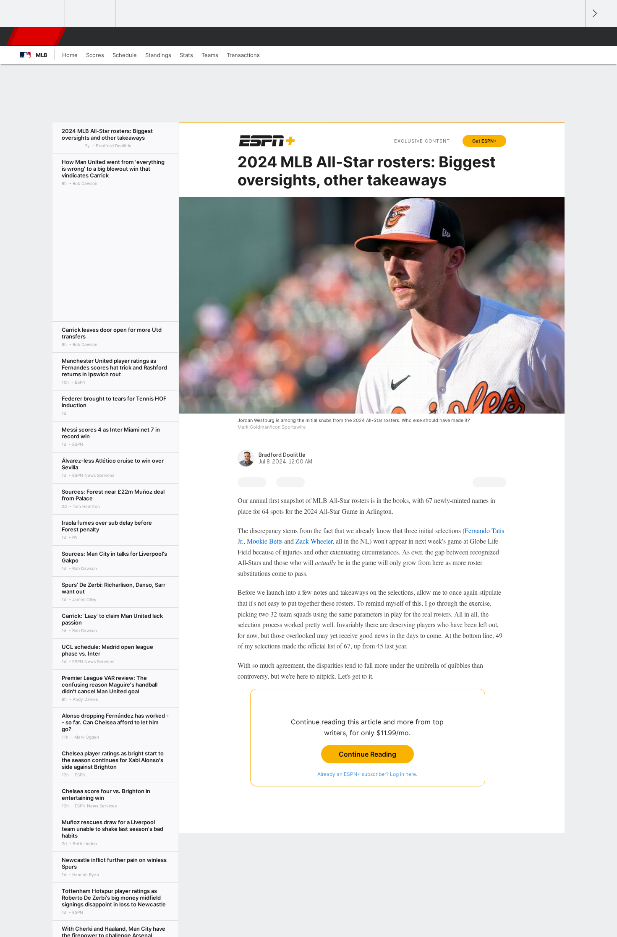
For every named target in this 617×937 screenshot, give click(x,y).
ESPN (37, 36)
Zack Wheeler (313, 540)
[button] (575, 36)
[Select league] (40, 14)
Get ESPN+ (484, 141)
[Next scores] (594, 13)
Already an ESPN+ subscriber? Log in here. (367, 774)
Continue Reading (367, 754)
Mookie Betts (264, 540)
